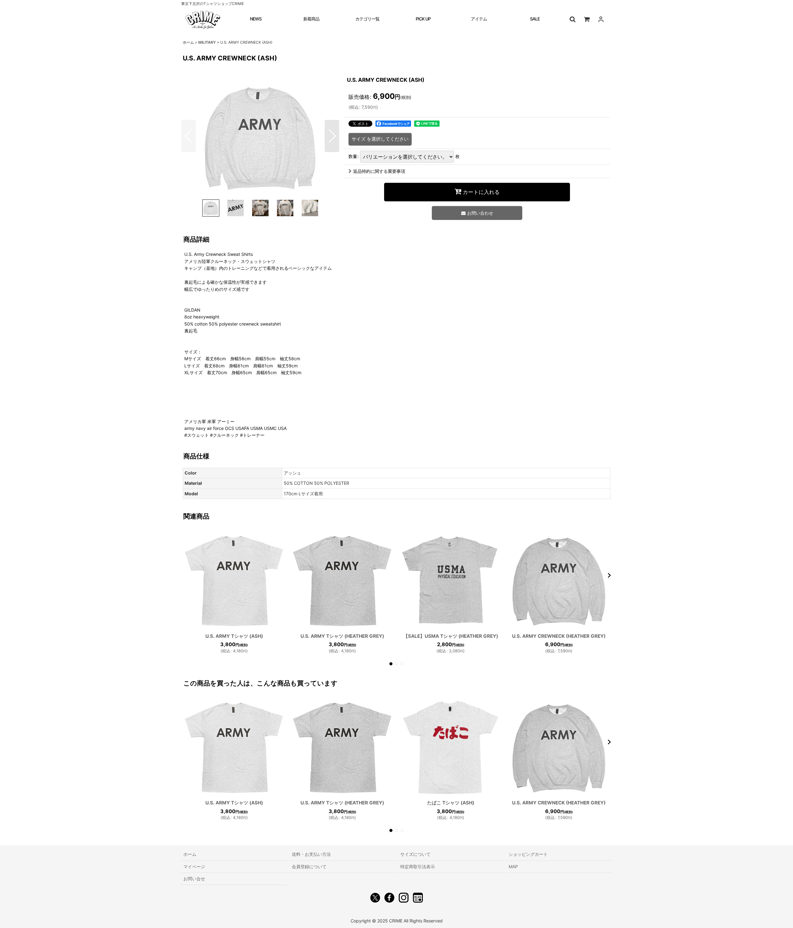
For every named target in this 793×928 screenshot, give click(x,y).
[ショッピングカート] (587, 19)
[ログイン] (601, 19)
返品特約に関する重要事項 (379, 171)
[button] (572, 19)
